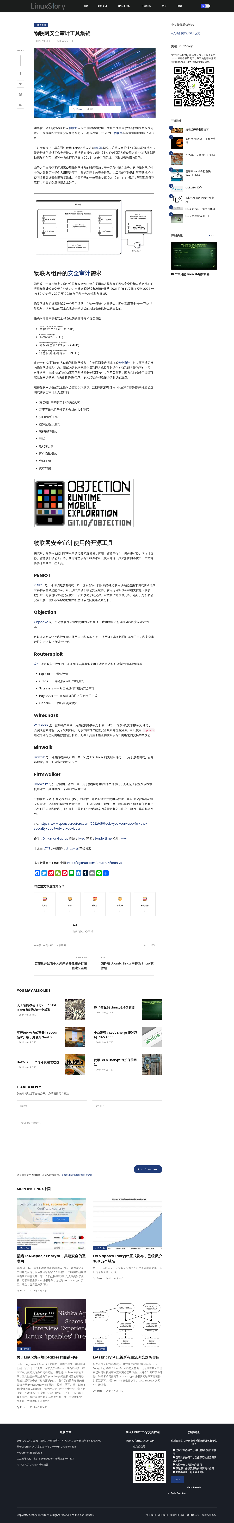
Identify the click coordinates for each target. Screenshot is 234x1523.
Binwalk (39, 757)
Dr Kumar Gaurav (55, 838)
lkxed (81, 838)
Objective (41, 622)
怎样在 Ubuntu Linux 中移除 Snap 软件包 (127, 965)
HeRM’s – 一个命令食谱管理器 (38, 1062)
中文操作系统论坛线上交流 (185, 33)
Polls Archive (178, 1493)
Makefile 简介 (194, 187)
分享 (38, 945)
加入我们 (163, 1515)
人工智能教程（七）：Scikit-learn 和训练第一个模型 (37, 1007)
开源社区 (146, 6)
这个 (37, 664)
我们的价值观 (177, 1515)
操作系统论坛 (209, 1515)
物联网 (73, 128)
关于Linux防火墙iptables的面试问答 (47, 1357)
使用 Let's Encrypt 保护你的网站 (115, 1062)
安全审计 (79, 273)
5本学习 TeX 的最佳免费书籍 (201, 200)
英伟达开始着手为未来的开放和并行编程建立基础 (61, 965)
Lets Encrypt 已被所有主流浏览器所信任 (126, 1357)
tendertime (103, 838)
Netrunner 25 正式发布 (29, 1452)
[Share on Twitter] (20, 84)
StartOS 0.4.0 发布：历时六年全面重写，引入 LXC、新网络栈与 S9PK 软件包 (59, 1440)
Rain (79, 109)
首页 (86, 6)
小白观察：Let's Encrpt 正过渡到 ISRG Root (115, 1034)
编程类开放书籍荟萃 (197, 129)
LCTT (47, 848)
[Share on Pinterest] (20, 95)
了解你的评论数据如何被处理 (77, 1175)
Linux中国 (41, 25)
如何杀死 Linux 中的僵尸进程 (201, 140)
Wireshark (41, 725)
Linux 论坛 (124, 6)
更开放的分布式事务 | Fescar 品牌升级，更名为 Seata (37, 1034)
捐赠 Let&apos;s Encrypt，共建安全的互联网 (51, 1258)
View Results (194, 1487)
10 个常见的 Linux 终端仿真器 (114, 1007)
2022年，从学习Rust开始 (200, 155)
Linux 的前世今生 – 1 (197, 216)
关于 (164, 6)
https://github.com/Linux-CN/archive (94, 863)
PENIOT (39, 585)
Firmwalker (42, 784)
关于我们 (151, 1515)
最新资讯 (102, 6)
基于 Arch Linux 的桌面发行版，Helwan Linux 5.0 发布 (46, 1446)
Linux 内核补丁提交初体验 (200, 209)
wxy (124, 838)
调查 (179, 6)
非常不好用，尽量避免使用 (190, 1472)
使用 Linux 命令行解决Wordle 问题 (198, 173)
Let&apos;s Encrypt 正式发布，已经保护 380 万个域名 (127, 1258)
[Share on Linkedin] (20, 105)
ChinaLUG (193, 1515)
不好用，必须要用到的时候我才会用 (195, 1468)
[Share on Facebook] (20, 74)
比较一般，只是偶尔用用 (189, 1464)
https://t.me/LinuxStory (140, 1440)
